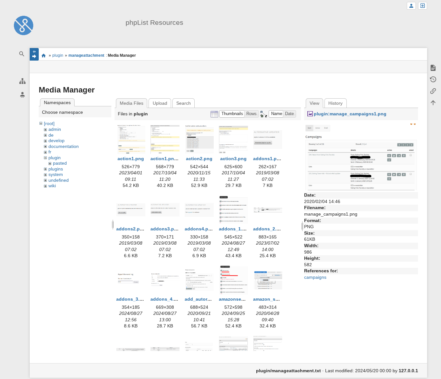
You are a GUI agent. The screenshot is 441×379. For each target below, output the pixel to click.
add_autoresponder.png (211, 299)
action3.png (233, 158)
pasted (60, 163)
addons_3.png (132, 299)
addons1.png (267, 158)
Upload (160, 103)
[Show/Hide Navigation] (34, 54)
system (55, 174)
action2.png (199, 158)
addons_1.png (235, 228)
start (43, 55)
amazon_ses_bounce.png (281, 299)
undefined (58, 180)
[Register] (411, 6)
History (335, 103)
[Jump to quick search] (22, 54)
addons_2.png (269, 228)
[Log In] (422, 6)
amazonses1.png (237, 299)
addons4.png (199, 228)
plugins (55, 168)
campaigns (315, 277)
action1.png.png (168, 158)
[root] (49, 123)
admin (54, 129)
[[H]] (23, 25)
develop (56, 140)
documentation (63, 146)
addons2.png (131, 228)
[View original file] (361, 156)
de (51, 135)
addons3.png (165, 228)
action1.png (131, 158)
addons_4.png (166, 299)
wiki (52, 185)
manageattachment (86, 55)
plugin (57, 55)
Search (183, 103)
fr (49, 151)
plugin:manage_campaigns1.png (350, 113)
